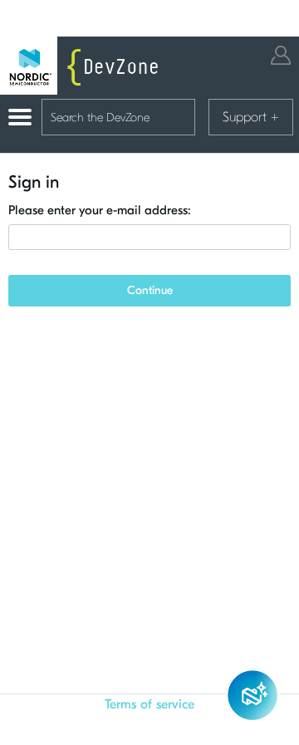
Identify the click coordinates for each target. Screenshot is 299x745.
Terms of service (149, 704)
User (281, 55)
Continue (150, 290)
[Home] (83, 66)
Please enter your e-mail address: (99, 210)
